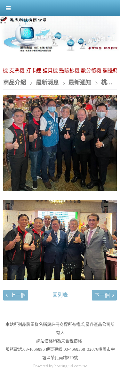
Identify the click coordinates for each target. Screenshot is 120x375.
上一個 (18, 295)
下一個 (102, 295)
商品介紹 (14, 82)
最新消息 (48, 82)
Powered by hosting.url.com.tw (60, 365)
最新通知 (80, 82)
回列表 (60, 295)
